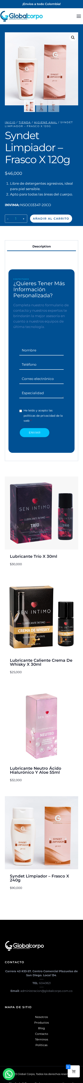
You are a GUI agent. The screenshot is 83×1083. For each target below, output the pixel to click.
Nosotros (41, 1017)
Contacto (41, 1034)
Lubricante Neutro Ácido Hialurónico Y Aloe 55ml (35, 770)
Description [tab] (41, 246)
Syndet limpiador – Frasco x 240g (39, 878)
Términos (41, 1039)
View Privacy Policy (35, 405)
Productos (41, 1022)
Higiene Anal (26, 231)
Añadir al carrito (51, 218)
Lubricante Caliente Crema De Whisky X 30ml (41, 662)
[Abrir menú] (78, 16)
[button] (73, 37)
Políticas (41, 1045)
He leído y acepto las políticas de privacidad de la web (43, 415)
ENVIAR (34, 432)
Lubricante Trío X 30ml (33, 556)
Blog (41, 1028)
